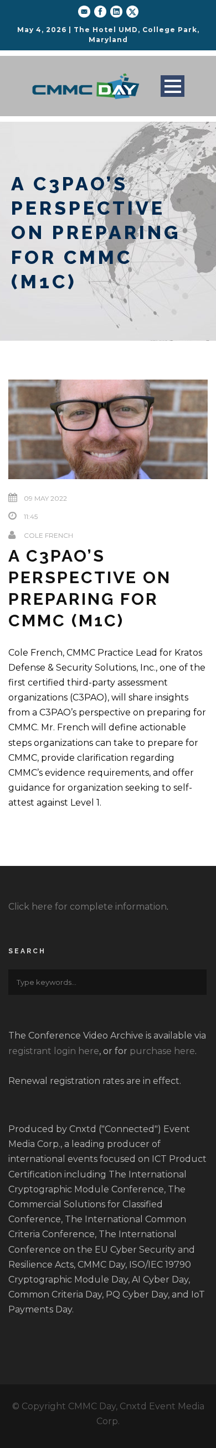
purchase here (162, 1051)
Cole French (48, 535)
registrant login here (53, 1051)
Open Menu (172, 86)
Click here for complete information (87, 906)
